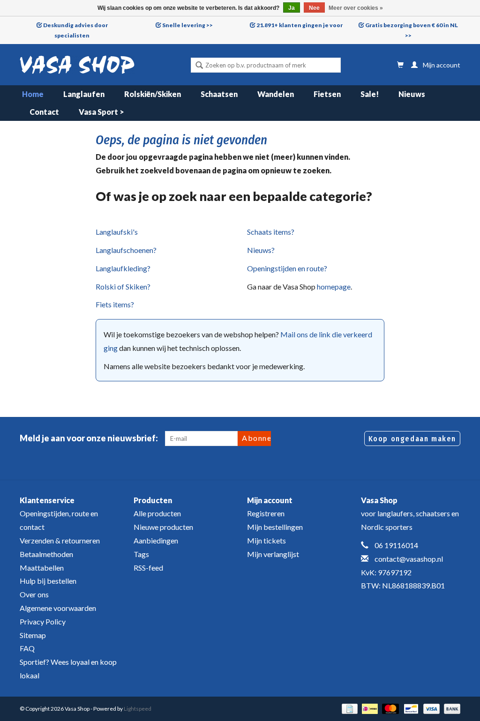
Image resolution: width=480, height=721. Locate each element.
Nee (314, 8)
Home (33, 93)
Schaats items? (270, 231)
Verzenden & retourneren (60, 540)
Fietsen (327, 93)
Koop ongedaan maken (412, 438)
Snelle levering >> (187, 25)
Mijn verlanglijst (273, 554)
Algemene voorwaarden (58, 607)
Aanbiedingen (156, 540)
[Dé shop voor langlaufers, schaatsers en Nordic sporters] (77, 64)
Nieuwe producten (163, 526)
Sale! (369, 93)
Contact (44, 111)
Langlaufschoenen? (126, 249)
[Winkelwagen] (400, 65)
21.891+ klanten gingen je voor (299, 25)
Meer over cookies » (356, 8)
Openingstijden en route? (287, 268)
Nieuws (411, 93)
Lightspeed (137, 708)
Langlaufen (84, 93)
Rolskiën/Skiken (152, 93)
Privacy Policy (43, 621)
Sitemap (33, 635)
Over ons (34, 594)
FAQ (27, 648)
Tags (141, 554)
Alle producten (157, 513)
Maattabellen (42, 567)
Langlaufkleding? (123, 268)
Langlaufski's (117, 231)
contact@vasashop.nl (409, 558)
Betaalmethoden (46, 554)
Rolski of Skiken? (123, 286)
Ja (291, 8)
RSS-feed (148, 567)
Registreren (266, 513)
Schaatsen (219, 93)
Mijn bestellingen (275, 526)
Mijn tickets (266, 540)
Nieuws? (261, 249)
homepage (334, 286)
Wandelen (275, 93)
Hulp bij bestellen (48, 580)
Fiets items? (115, 304)
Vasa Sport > (101, 111)
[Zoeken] (199, 66)
